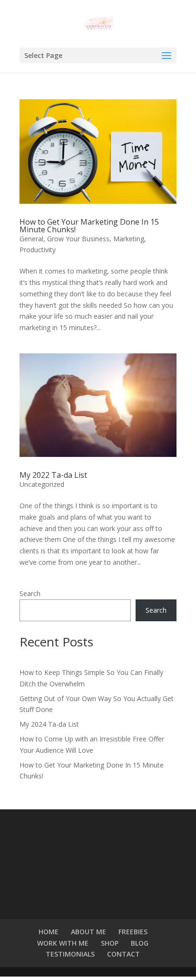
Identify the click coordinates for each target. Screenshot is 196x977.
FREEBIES (132, 931)
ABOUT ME (88, 931)
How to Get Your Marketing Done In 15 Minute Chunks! (89, 226)
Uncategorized (42, 484)
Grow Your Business (78, 238)
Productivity (38, 249)
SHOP (109, 943)
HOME (49, 931)
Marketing (128, 238)
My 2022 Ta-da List (53, 475)
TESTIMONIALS (70, 953)
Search (30, 593)
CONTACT (123, 953)
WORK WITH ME (62, 943)
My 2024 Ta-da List (49, 724)
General (31, 238)
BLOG (139, 943)
